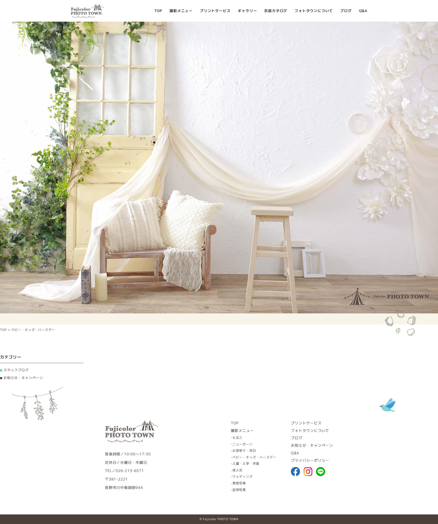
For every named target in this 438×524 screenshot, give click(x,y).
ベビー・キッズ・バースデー (254, 457)
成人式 (237, 470)
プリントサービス (215, 10)
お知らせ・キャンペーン (312, 445)
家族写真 (239, 483)
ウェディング (242, 476)
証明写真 (239, 490)
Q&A (363, 10)
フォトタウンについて (314, 10)
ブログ (346, 10)
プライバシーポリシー (310, 460)
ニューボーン (242, 444)
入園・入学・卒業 (245, 463)
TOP (158, 10)
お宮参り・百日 (244, 450)
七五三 (237, 437)
